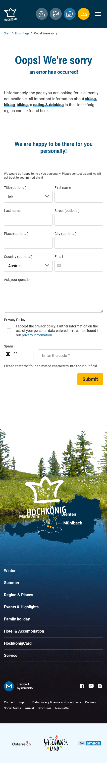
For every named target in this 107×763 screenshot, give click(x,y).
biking (23, 104)
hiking (9, 104)
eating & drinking (48, 104)
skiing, (91, 99)
